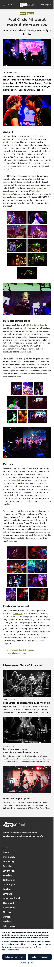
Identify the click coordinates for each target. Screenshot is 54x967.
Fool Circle (17, 614)
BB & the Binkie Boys (34, 325)
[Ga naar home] (27, 4)
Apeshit (6, 139)
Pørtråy (15, 480)
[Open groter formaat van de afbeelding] (27, 110)
